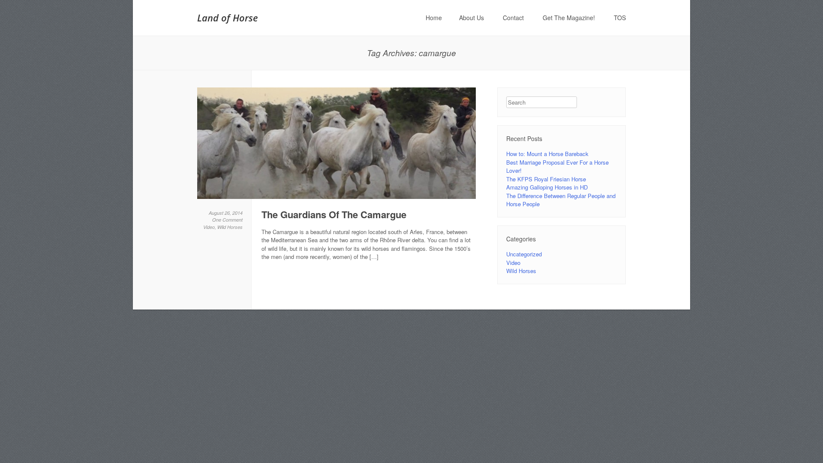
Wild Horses (230, 227)
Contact (513, 18)
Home (434, 18)
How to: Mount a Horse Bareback (547, 154)
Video (209, 227)
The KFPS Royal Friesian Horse (546, 179)
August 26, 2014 (226, 213)
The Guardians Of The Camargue (333, 214)
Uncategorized (524, 254)
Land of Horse (227, 17)
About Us (471, 18)
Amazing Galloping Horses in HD (547, 187)
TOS (620, 18)
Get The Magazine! (569, 18)
